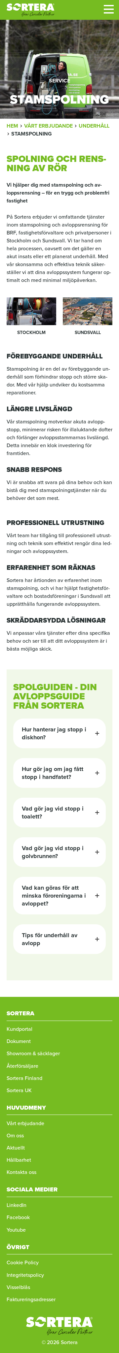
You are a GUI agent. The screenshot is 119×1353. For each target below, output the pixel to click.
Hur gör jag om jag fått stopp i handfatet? (52, 773)
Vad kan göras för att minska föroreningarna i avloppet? (54, 895)
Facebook (18, 1217)
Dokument (19, 1041)
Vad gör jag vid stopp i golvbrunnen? (53, 852)
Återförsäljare (22, 1066)
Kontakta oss (21, 1172)
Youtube (16, 1230)
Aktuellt (16, 1148)
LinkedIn (16, 1205)
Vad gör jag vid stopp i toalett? (53, 812)
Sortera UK (19, 1090)
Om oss (15, 1135)
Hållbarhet (19, 1160)
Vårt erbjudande (25, 1123)
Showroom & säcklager (33, 1053)
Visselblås (18, 1287)
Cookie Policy (23, 1262)
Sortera (31, 9)
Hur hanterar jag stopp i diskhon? (54, 733)
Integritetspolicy (25, 1275)
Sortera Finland (24, 1078)
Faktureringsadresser (31, 1299)
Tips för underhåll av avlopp (49, 939)
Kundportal (19, 1029)
